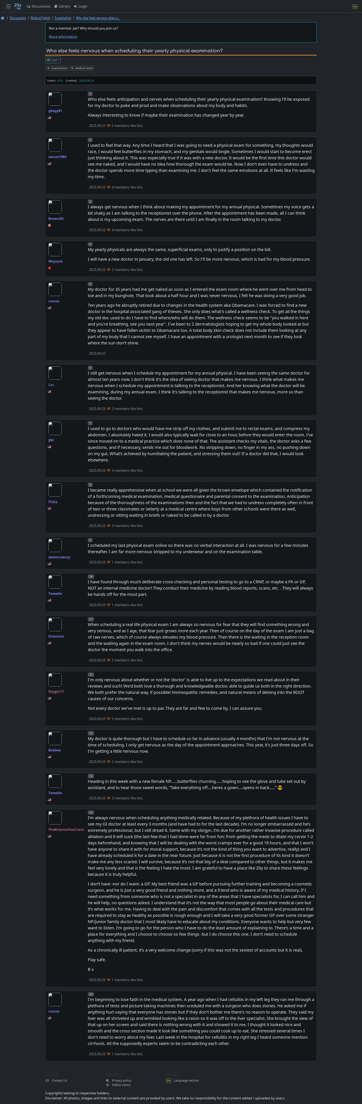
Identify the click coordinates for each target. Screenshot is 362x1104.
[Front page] (2, 17)
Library (64, 6)
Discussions (40, 6)
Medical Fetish (40, 17)
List (54, 60)
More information (63, 36)
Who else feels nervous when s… (98, 17)
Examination (63, 17)
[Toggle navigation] (8, 6)
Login (82, 6)
